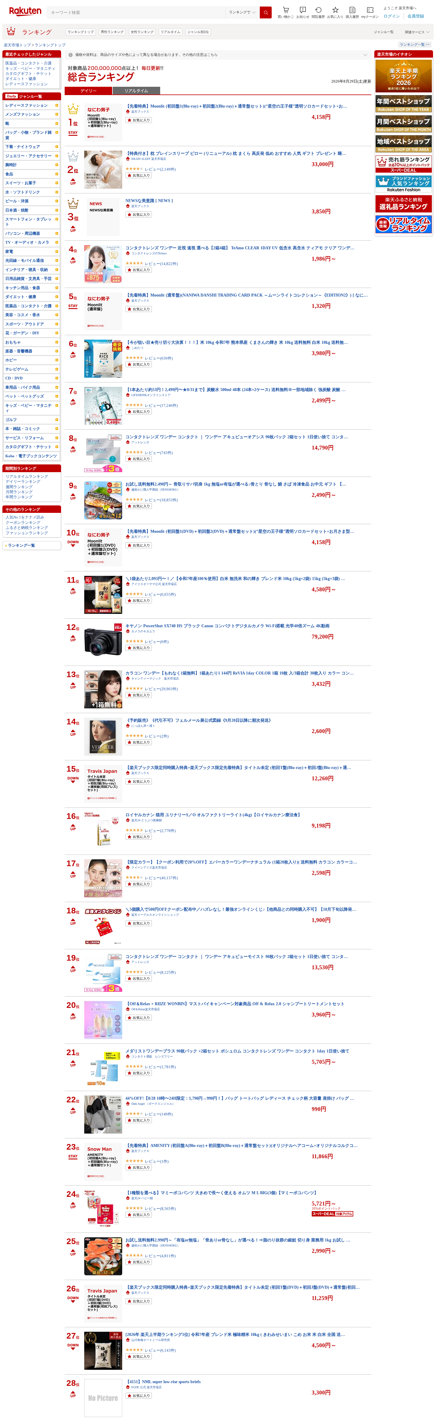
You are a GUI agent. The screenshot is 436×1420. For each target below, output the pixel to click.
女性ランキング (142, 32)
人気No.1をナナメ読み (25, 517)
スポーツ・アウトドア (24, 324)
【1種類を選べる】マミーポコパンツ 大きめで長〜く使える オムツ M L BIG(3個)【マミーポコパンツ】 (221, 1192)
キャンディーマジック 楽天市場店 (155, 678)
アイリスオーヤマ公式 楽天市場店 (154, 584)
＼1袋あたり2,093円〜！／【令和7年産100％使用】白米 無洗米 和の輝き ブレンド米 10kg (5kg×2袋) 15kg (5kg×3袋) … (235, 578)
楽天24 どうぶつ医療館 (146, 820)
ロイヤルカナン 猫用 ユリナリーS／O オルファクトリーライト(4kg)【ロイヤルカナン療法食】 (213, 814)
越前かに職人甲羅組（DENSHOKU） (155, 489)
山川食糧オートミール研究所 (150, 1340)
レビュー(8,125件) (160, 972)
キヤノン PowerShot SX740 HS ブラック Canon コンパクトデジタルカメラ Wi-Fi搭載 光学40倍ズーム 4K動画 (227, 625)
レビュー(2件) (156, 736)
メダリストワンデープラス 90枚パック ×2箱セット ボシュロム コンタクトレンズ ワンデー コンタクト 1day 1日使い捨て (237, 1051)
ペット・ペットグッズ (24, 396)
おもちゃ (13, 342)
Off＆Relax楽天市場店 (145, 1009)
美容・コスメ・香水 (22, 315)
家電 (9, 251)
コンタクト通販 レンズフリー (152, 1056)
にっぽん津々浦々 (143, 725)
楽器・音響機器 (18, 351)
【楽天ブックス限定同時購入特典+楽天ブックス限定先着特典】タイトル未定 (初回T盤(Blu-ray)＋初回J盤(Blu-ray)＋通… (238, 767)
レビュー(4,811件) (160, 1256)
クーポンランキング (23, 522)
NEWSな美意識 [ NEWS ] (149, 200)
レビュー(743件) (159, 452)
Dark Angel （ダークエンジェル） (153, 1103)
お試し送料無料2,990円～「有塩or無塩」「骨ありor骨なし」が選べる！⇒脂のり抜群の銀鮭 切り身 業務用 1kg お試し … (237, 1240)
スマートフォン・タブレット (28, 221)
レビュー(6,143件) (160, 1350)
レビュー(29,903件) (161, 689)
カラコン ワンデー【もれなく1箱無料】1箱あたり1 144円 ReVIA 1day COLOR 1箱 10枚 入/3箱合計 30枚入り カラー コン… (239, 673)
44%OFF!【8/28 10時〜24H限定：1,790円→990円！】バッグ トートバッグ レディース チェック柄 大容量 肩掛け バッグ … (239, 1098)
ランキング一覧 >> (415, 44)
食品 (9, 174)
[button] (302, 13)
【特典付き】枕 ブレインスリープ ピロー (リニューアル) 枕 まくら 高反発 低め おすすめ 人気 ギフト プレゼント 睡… (235, 153)
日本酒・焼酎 (16, 210)
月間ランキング (19, 492)
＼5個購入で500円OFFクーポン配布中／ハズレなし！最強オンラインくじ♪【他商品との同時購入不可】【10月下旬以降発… (240, 909)
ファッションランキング (27, 533)
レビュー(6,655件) (160, 594)
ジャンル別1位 (198, 32)
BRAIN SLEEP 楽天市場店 (148, 158)
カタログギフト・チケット (28, 73)
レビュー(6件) (156, 641)
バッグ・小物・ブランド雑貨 (28, 135)
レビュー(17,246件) (161, 405)
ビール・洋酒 (16, 201)
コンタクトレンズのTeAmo (149, 253)
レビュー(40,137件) (161, 878)
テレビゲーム (16, 369)
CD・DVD (14, 378)
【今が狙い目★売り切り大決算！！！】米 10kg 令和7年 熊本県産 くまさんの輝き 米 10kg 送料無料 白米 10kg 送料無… (236, 342)
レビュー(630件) (159, 358)
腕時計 (11, 165)
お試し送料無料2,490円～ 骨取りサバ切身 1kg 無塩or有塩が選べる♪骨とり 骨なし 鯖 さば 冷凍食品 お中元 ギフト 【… (235, 484)
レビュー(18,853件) (161, 500)
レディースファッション (26, 84)
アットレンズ (140, 442)
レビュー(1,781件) (160, 1067)
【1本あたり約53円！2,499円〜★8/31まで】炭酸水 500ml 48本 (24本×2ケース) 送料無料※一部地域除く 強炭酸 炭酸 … (235, 389)
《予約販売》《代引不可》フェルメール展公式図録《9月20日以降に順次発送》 (199, 720)
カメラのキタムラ (143, 631)
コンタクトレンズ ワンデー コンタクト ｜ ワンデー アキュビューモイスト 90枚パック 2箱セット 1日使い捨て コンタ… (236, 956)
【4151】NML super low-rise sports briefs (163, 1381)
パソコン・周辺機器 (22, 233)
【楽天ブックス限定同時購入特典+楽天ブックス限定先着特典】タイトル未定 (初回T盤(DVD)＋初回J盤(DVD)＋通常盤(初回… (242, 1287)
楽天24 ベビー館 (142, 1198)
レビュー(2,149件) (160, 169)
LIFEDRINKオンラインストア (151, 395)
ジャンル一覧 (384, 32)
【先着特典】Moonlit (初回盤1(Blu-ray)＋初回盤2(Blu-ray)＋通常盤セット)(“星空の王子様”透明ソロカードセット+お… (236, 106)
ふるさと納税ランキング (27, 527)
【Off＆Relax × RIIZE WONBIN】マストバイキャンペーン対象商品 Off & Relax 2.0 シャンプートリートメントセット (235, 1003)
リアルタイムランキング (27, 476)
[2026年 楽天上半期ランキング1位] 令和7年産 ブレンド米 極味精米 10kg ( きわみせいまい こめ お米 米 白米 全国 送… (235, 1334)
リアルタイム (170, 32)
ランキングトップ (81, 32)
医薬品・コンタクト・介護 (28, 63)
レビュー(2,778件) (160, 830)
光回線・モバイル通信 (24, 260)
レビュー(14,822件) (161, 263)
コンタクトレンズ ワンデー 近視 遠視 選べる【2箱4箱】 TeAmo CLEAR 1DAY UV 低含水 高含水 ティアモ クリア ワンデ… (239, 247)
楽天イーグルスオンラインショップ (155, 914)
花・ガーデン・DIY (22, 333)
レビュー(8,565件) (160, 1208)
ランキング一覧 (21, 545)
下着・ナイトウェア (22, 146)
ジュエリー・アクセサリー (28, 156)
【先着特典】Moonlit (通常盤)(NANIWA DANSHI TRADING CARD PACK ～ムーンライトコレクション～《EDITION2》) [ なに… (246, 295)
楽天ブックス (140, 111)
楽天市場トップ (17, 45)
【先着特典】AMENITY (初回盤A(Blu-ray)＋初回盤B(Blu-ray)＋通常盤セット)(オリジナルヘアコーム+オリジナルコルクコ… (241, 1145)
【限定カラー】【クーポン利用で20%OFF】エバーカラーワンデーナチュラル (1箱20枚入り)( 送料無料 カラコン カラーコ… (241, 862)
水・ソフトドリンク (22, 192)
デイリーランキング (23, 481)
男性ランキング (112, 32)
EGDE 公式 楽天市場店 (146, 1387)
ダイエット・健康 (20, 78)
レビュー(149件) (159, 1114)
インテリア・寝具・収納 (26, 269)
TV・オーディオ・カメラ (27, 242)
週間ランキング (19, 487)
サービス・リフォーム (24, 438)
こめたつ (137, 347)
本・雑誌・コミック (22, 428)
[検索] (266, 12)
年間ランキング (19, 497)
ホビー (11, 360)
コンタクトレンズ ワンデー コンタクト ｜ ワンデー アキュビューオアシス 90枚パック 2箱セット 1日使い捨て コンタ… (236, 436)
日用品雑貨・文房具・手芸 (28, 278)
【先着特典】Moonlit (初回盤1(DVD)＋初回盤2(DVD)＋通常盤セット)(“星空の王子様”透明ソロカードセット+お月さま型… (239, 531)
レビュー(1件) (156, 1161)
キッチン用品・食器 (22, 288)
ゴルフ (11, 419)
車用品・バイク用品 (22, 387)
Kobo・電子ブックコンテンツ (31, 456)
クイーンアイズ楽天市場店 (149, 867)
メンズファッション (22, 114)
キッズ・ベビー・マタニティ (30, 68)
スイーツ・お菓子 (20, 183)
